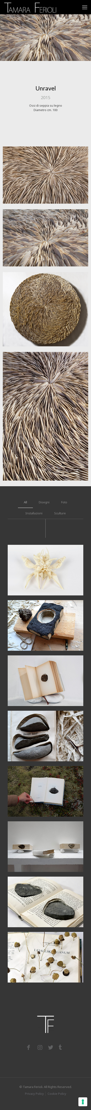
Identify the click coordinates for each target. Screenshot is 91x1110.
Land (20, 720)
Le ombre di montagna (40, 941)
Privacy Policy (34, 1093)
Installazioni (33, 513)
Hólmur (23, 610)
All (25, 502)
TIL (19, 775)
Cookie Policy (57, 1093)
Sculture (60, 513)
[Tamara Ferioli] (30, 7)
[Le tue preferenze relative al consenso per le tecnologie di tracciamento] (82, 1101)
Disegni (44, 502)
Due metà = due (33, 886)
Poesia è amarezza (36, 665)
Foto (64, 502)
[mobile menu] (85, 7)
